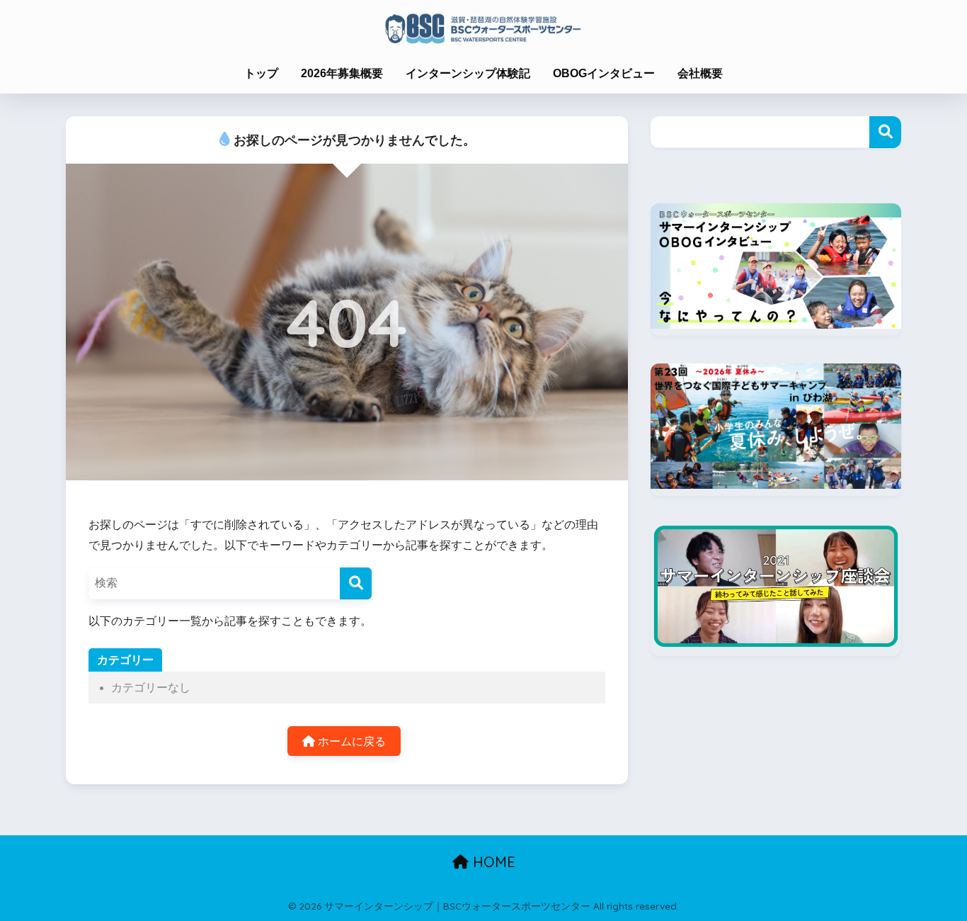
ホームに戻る (350, 741)
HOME (492, 862)
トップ (261, 73)
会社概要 (700, 73)
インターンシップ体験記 (468, 73)
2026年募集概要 (342, 73)
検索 (885, 132)
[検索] (356, 583)
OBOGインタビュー (604, 73)
